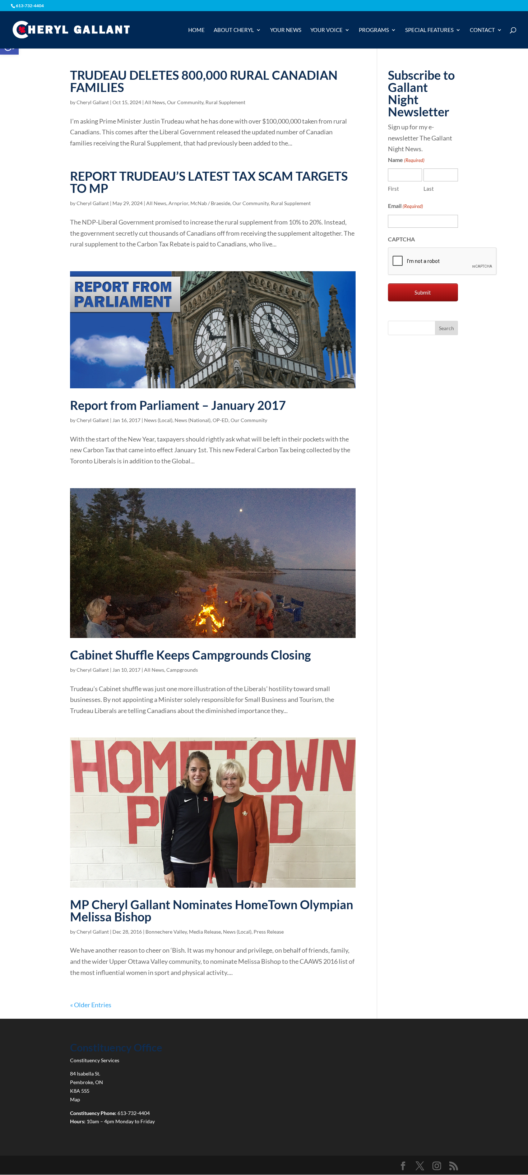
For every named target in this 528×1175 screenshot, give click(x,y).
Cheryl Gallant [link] (93, 102)
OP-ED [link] (220, 420)
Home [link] (196, 30)
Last (428, 188)
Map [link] (75, 1099)
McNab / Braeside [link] (210, 203)
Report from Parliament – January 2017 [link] (178, 405)
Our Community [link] (185, 102)
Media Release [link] (205, 932)
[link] (71, 29)
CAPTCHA (401, 239)
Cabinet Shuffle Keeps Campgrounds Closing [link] (190, 654)
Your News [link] (285, 30)
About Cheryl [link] (234, 30)
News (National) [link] (192, 420)
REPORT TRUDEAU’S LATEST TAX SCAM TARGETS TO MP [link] (209, 181)
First (393, 188)
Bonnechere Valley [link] (166, 932)
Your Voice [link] (326, 30)
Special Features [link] (429, 30)
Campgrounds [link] (182, 670)
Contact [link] (482, 30)
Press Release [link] (269, 932)
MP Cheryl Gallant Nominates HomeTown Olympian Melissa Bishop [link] (211, 910)
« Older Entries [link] (90, 1005)
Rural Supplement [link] (225, 102)
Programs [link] (374, 30)
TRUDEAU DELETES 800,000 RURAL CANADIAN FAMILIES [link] (204, 81)
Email (405, 205)
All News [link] (155, 102)
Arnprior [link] (178, 203)
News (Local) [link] (158, 420)
